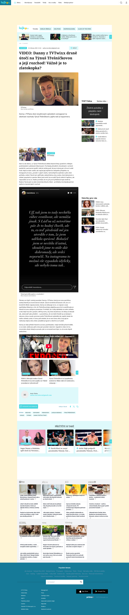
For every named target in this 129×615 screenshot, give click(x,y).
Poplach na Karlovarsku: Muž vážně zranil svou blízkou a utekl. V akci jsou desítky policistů (30, 514)
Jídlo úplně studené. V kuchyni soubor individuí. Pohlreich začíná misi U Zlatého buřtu (52, 514)
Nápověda (43, 603)
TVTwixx (50, 155)
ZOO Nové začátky (99, 571)
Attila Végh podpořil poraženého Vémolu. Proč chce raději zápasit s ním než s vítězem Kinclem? (87, 449)
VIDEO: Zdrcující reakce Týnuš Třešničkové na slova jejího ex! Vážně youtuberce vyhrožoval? (34, 380)
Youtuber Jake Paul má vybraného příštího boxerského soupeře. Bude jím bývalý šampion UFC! (102, 221)
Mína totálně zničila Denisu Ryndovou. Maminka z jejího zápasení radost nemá (100, 37)
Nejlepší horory (50, 571)
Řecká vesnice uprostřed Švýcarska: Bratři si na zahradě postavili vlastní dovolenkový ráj (75, 555)
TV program (59, 571)
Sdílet (74, 48)
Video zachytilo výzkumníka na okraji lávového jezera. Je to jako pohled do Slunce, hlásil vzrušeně (75, 514)
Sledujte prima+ (68, 2)
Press (42, 592)
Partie (74, 571)
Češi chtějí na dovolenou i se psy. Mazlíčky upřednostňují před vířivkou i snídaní (75, 538)
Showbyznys (28, 2)
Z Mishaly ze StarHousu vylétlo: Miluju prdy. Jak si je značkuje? (68, 36)
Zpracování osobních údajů (47, 601)
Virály (44, 2)
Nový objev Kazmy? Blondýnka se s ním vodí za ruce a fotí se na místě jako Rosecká (52, 555)
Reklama (23, 595)
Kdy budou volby (88, 571)
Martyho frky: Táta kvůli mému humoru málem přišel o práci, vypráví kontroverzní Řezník (51, 538)
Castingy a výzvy (45, 595)
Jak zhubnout (28, 571)
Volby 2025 (52, 574)
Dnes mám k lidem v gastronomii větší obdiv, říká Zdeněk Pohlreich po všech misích (52, 497)
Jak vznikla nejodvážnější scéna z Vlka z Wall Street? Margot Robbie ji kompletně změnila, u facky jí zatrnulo (29, 556)
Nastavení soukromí (46, 609)
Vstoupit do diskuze (29, 406)
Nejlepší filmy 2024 (39, 571)
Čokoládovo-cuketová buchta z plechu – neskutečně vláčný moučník (97, 497)
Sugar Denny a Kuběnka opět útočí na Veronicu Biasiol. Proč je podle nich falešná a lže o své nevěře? (30, 449)
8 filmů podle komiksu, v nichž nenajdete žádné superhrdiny (28, 545)
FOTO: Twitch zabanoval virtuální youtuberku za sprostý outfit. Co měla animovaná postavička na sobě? (102, 229)
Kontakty (43, 598)
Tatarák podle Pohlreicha (73, 574)
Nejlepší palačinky (72, 576)
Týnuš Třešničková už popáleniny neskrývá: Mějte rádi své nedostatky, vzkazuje (62, 380)
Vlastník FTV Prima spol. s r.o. (28, 606)
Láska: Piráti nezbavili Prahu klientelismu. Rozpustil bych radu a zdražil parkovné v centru (30, 497)
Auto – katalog (30, 574)
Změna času (68, 571)
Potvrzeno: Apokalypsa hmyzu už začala (75, 496)
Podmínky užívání (25, 601)
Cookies (23, 603)
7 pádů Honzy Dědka (42, 574)
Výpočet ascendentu (47, 576)
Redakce (43, 606)
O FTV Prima (24, 590)
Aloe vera (84, 574)
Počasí (80, 571)
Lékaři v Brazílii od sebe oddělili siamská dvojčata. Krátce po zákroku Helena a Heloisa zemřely (29, 505)
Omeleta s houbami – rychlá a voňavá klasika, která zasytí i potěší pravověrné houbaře (99, 505)
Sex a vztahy (52, 2)
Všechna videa (102, 101)
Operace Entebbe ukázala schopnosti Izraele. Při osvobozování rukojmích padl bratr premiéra (75, 506)
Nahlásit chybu (24, 609)
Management (44, 590)
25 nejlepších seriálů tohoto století (29, 536)
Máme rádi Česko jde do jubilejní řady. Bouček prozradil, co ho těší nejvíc (52, 505)
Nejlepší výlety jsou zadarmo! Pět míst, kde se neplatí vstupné (75, 545)
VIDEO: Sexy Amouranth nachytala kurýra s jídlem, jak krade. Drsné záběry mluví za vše (102, 204)
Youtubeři (37, 2)
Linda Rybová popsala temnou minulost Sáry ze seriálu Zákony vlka (102, 140)
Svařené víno (61, 574)
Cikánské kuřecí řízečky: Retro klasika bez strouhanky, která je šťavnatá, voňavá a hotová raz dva (98, 514)
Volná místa (24, 592)
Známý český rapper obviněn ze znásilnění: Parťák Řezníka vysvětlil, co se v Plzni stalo (38, 37)
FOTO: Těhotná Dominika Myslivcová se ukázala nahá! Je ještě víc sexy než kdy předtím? (102, 212)
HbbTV (22, 598)
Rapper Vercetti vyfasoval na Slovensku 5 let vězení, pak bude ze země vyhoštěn (53, 546)
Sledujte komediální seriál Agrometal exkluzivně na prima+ (101, 125)
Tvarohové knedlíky (59, 576)
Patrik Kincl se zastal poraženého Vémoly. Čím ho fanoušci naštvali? (60, 449)
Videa (60, 2)
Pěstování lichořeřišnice (96, 574)
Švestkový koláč (83, 576)
